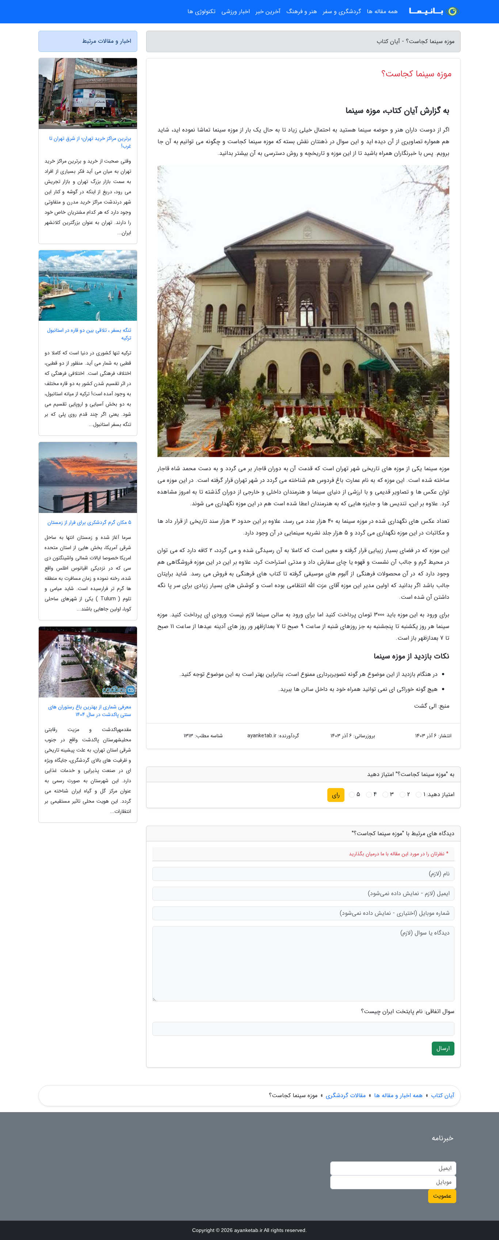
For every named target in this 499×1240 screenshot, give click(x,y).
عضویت (442, 1196)
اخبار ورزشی (235, 11)
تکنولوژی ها (201, 11)
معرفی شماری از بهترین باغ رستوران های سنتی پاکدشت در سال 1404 (89, 711)
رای (336, 794)
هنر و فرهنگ (301, 11)
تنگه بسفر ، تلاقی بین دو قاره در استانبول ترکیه (89, 334)
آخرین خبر (268, 11)
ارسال (443, 1048)
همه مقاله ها (382, 11)
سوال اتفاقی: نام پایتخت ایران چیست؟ (407, 1011)
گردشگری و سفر (342, 11)
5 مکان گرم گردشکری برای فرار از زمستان (89, 522)
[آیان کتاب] (434, 11)
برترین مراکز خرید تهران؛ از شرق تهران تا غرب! (90, 142)
